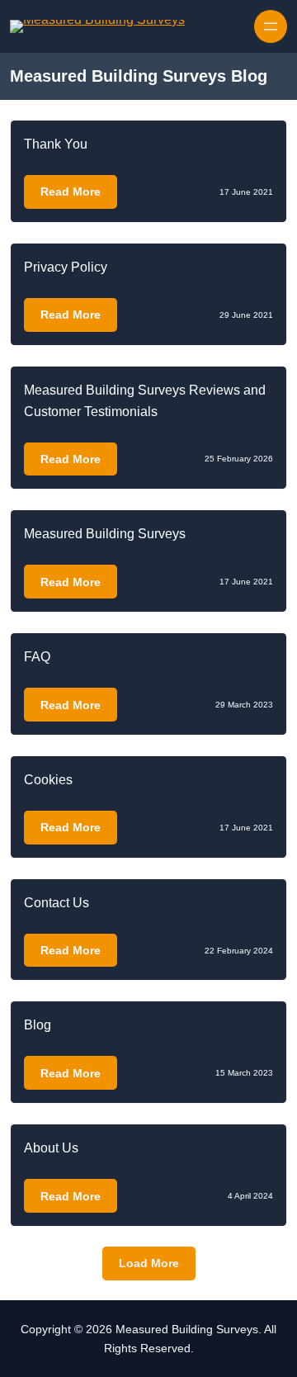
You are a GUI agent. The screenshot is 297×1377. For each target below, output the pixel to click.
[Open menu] (270, 26)
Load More (149, 1263)
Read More (70, 191)
